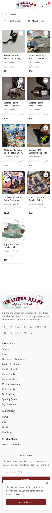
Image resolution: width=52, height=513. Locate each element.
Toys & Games (9, 404)
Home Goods (8, 374)
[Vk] (31, 333)
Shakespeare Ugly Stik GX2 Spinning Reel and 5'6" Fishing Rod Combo (38, 59)
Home (4, 14)
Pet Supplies (8, 394)
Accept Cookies (26, 502)
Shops (5, 426)
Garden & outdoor (11, 364)
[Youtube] (38, 326)
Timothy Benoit (10, 62)
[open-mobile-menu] (4, 4)
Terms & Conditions (11, 444)
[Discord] (44, 326)
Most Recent (37, 21)
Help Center (7, 431)
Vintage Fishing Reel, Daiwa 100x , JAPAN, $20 (12, 105)
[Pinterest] (11, 333)
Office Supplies (9, 389)
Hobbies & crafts (10, 369)
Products (13, 14)
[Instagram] (18, 326)
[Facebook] (4, 326)
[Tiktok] (24, 326)
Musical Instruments (11, 384)
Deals (4, 353)
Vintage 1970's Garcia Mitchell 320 (38, 151)
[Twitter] (11, 326)
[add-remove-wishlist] (20, 33)
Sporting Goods (9, 399)
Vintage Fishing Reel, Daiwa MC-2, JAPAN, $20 (37, 105)
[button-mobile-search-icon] (41, 5)
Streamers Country (12, 156)
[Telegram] (4, 333)
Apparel (5, 348)
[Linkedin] (18, 333)
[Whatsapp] (31, 326)
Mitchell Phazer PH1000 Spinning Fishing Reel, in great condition (12, 59)
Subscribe (26, 479)
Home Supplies (9, 379)
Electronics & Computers (14, 359)
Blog (4, 421)
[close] (47, 483)
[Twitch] (24, 333)
